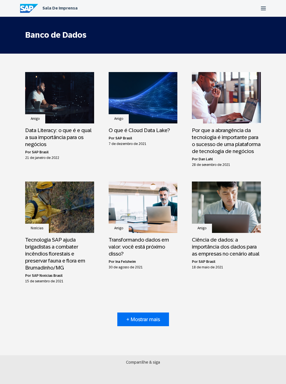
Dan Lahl (206, 159)
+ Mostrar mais (143, 319)
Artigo (35, 119)
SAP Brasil (40, 152)
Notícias (37, 228)
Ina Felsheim (125, 262)
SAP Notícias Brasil (47, 276)
